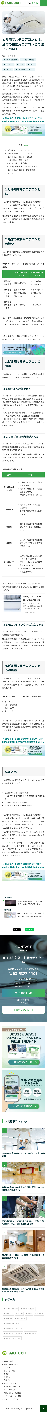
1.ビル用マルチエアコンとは (18, 150)
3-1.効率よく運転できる (18, 160)
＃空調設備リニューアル (25, 69)
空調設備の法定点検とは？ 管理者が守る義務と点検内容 (23, 1154)
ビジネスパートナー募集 (12, 1396)
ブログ (6, 1374)
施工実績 (7, 1367)
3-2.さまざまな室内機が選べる (20, 163)
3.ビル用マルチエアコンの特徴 (19, 156)
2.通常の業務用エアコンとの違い (20, 153)
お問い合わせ (34, 3)
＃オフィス (9, 64)
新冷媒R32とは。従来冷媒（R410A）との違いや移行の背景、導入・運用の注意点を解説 (23, 1222)
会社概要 (7, 1380)
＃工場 (21, 64)
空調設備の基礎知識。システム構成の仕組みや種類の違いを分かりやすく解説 (23, 1290)
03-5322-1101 (30, 3)
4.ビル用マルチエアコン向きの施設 (21, 169)
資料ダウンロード (38, 3)
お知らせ (7, 1377)
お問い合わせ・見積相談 (12, 1393)
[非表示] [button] (25, 145)
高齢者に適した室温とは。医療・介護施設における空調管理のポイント (23, 1256)
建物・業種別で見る (11, 1364)
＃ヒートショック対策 (13, 1338)
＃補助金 (9, 1319)
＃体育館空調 (31, 1333)
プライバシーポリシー (12, 1399)
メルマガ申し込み (10, 1389)
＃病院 (32, 64)
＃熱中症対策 (21, 1319)
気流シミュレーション (12, 1386)
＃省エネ (8, 69)
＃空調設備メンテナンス (14, 1328)
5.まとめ (10, 173)
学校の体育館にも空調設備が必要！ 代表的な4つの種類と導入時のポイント (23, 1188)
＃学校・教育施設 (11, 60)
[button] (43, 3)
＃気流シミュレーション (14, 1333)
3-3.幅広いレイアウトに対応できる (22, 166)
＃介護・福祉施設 (28, 60)
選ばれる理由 (8, 1361)
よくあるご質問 (9, 1370)
